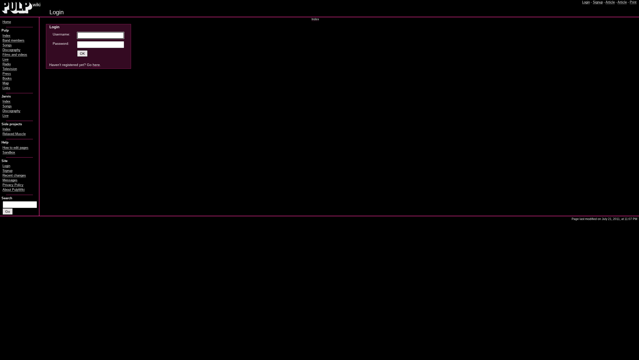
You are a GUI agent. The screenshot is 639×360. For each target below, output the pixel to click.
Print (633, 2)
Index (315, 19)
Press (6, 74)
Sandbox (8, 152)
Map (5, 83)
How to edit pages (15, 148)
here (96, 65)
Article (610, 2)
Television (9, 69)
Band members (13, 40)
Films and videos (14, 54)
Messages (9, 180)
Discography (11, 50)
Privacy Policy (12, 185)
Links (6, 88)
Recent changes (14, 175)
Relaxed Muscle (14, 134)
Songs (7, 45)
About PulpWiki (13, 190)
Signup (598, 2)
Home (6, 22)
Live (5, 59)
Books (7, 78)
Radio (6, 64)
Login (586, 2)
